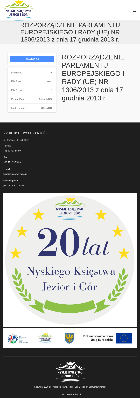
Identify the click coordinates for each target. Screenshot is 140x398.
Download (32, 59)
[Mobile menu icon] (134, 10)
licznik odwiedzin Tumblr (70, 394)
